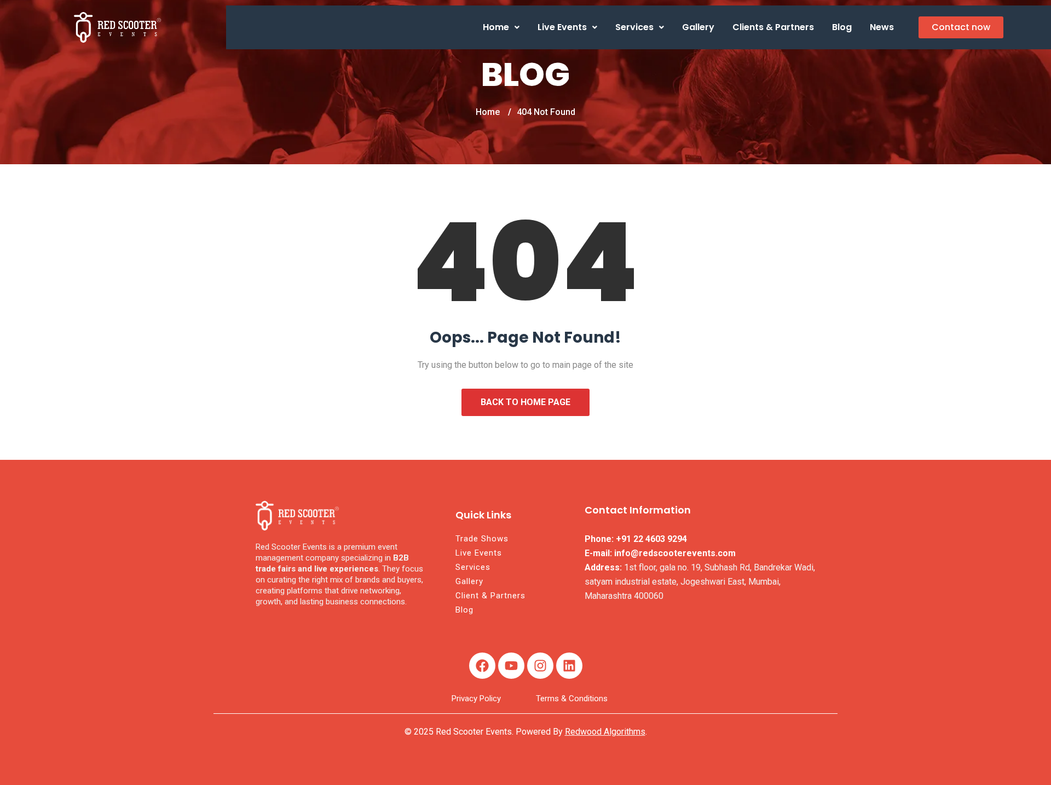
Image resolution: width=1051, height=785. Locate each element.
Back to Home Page (525, 402)
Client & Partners (490, 596)
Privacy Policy (476, 698)
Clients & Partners (773, 27)
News (882, 27)
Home (496, 27)
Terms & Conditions (572, 698)
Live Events (562, 27)
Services (634, 27)
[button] (501, 27)
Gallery (698, 27)
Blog (842, 27)
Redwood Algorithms (605, 731)
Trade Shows (482, 539)
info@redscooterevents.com (675, 553)
